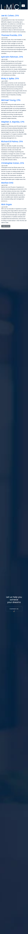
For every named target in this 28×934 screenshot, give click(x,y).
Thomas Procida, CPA (11, 35)
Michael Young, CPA (10, 100)
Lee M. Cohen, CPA (10, 15)
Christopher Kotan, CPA (12, 163)
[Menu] (23, 5)
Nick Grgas (6, 204)
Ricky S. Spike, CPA (10, 78)
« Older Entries (6, 226)
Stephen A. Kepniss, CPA (12, 121)
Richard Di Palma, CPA (12, 141)
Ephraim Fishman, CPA (12, 56)
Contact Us (14, 609)
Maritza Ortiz (7, 182)
